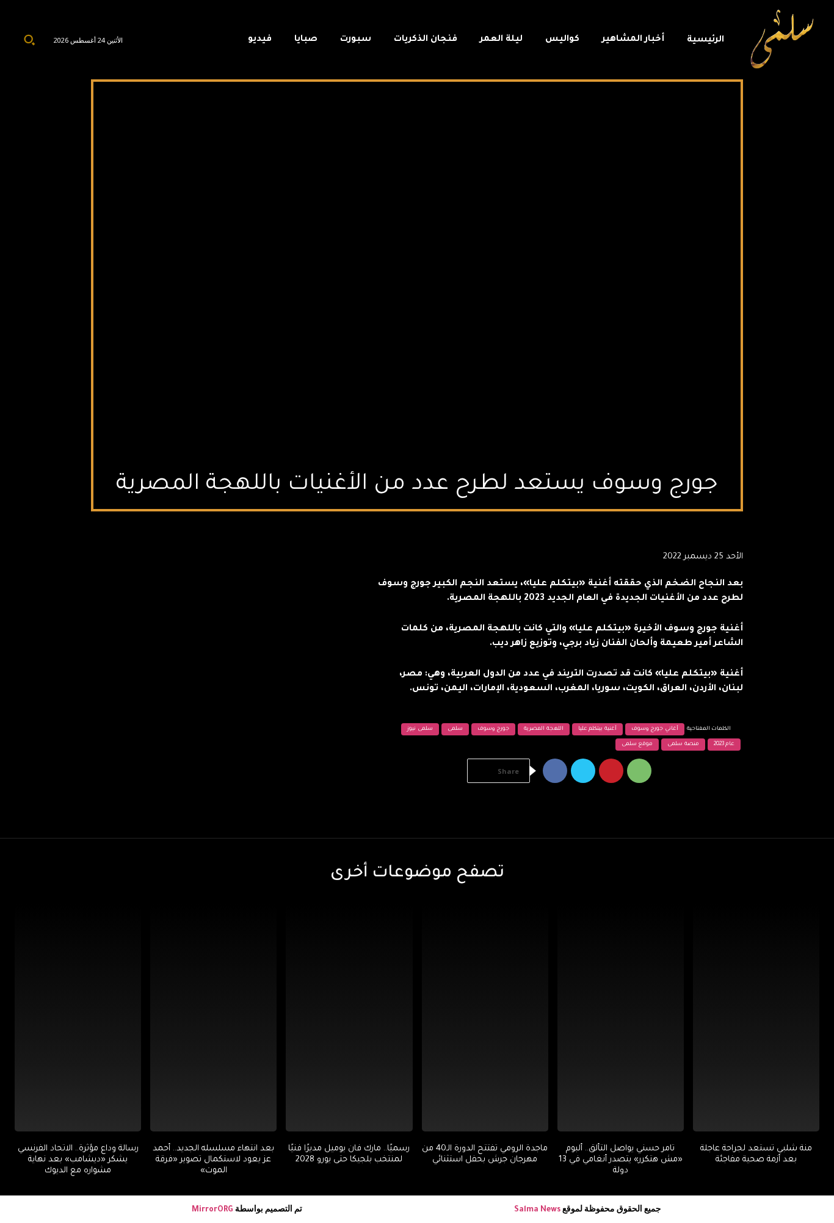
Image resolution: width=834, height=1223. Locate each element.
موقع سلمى (637, 744)
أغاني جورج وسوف (654, 729)
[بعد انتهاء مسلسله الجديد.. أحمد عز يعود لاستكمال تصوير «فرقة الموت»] (213, 1017)
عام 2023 (724, 744)
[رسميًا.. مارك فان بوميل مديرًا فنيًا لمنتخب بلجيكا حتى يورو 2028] (349, 1017)
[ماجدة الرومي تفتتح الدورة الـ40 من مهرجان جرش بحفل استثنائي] (485, 1017)
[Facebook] (555, 771)
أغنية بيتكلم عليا (597, 729)
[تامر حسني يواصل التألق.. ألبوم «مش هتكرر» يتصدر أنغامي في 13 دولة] (620, 1017)
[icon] (216, 42)
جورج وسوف (493, 729)
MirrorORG (213, 1210)
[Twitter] (583, 771)
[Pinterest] (611, 771)
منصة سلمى (683, 744)
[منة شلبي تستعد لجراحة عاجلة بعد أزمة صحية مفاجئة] (756, 1017)
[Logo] (782, 39)
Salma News (537, 1210)
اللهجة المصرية (544, 729)
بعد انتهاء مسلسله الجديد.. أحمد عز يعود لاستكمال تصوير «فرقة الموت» (213, 1159)
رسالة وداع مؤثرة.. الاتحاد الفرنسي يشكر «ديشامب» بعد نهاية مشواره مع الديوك (78, 1159)
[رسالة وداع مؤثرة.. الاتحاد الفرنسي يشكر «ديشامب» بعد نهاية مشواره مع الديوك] (78, 1017)
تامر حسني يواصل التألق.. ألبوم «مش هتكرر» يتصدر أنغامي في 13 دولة (621, 1159)
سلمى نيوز (420, 729)
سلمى (455, 729)
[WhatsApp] (639, 771)
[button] (29, 39)
